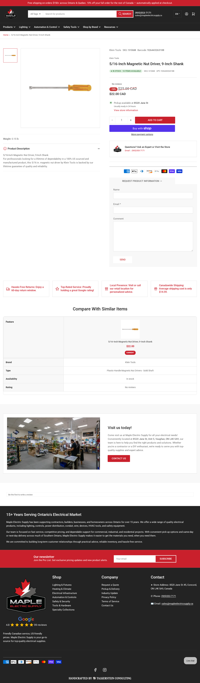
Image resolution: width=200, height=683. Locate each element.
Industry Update (110, 593)
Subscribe (166, 558)
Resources (109, 27)
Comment (118, 218)
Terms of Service (110, 601)
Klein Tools (115, 50)
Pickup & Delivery (111, 589)
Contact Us (119, 458)
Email (127, 150)
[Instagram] (104, 670)
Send (123, 259)
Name (116, 189)
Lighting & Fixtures (62, 584)
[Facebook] (95, 670)
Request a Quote (110, 584)
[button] (110, 84)
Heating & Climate (61, 589)
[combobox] (88, 14)
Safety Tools (70, 27)
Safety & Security (61, 601)
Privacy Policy (109, 597)
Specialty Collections (63, 609)
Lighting (23, 27)
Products (8, 27)
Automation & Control (45, 27)
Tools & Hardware (61, 605)
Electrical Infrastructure (64, 593)
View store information (126, 110)
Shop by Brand (90, 27)
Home (5, 35)
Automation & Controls (64, 597)
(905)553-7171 (138, 150)
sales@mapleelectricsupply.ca (177, 603)
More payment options (142, 134)
